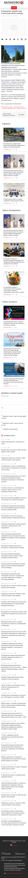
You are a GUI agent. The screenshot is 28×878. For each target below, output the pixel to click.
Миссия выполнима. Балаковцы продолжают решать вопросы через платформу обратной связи (11, 555)
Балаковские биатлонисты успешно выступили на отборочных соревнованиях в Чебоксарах (13, 623)
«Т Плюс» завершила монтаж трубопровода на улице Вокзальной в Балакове (12, 737)
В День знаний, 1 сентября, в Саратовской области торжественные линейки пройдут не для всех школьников (13, 705)
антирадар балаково (7, 107)
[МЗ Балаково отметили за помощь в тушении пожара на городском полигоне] (15, 513)
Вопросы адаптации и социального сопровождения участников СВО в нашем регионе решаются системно (13, 758)
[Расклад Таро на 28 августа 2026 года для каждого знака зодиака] (15, 792)
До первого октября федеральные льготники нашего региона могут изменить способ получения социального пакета (13, 823)
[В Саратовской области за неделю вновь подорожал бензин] (15, 772)
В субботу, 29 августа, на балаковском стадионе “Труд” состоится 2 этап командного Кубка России (12, 489)
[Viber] (21, 39)
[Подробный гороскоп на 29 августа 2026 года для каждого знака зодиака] (15, 591)
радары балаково (21, 108)
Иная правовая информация (14, 873)
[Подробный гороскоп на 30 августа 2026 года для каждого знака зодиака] (9, 455)
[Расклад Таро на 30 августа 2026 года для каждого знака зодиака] (9, 447)
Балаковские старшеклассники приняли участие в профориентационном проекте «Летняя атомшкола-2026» (13, 507)
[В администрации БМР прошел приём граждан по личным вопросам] (15, 674)
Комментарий (5, 396)
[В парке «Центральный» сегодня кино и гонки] (9, 439)
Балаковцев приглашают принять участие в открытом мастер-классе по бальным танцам (14, 323)
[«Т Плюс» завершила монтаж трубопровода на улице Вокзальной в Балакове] (15, 732)
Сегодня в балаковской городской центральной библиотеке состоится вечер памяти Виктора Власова (14, 381)
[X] (18, 39)
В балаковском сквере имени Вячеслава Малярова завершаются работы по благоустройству (14, 145)
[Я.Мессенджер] (2, 39)
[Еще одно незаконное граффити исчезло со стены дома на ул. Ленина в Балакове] (15, 495)
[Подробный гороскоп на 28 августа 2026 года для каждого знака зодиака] (15, 800)
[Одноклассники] (10, 39)
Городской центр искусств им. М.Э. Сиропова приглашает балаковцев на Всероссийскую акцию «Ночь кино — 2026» (14, 715)
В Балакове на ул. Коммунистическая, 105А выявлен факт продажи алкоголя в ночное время (14, 613)
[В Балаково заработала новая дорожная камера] (16, 15)
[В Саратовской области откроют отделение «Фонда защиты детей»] (14, 190)
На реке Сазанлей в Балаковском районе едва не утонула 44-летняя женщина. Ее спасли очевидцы (13, 565)
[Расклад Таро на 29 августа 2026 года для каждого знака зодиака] (15, 583)
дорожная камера (19, 107)
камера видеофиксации (9, 108)
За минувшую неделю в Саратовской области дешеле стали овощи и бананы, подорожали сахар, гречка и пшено (14, 289)
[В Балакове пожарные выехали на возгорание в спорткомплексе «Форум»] (15, 543)
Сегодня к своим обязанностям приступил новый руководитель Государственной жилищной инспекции (13, 603)
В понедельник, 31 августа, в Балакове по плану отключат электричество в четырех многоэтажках (13, 468)
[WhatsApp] (25, 39)
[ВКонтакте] (6, 39)
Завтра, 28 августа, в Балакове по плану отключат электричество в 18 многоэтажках (13, 687)
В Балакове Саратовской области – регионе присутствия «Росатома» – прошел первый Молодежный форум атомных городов (14, 173)
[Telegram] (14, 39)
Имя (2, 407)
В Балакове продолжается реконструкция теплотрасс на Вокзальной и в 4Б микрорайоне (13, 525)
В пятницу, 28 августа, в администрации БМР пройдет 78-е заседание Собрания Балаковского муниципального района (14, 261)
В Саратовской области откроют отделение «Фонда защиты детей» (14, 199)
